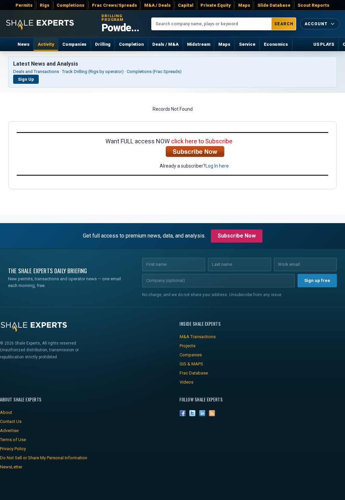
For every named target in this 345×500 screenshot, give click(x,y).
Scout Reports (313, 5)
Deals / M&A (165, 44)
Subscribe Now (237, 236)
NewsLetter (11, 466)
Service (247, 44)
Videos (186, 382)
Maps (244, 5)
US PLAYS (323, 44)
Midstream (198, 44)
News (23, 44)
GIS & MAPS (191, 363)
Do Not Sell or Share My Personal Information (43, 457)
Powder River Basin (122, 28)
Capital (185, 5)
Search (283, 24)
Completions (71, 5)
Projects (187, 345)
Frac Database (194, 373)
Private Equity (215, 5)
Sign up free (317, 280)
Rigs (45, 5)
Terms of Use (13, 439)
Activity (46, 44)
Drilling (103, 44)
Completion (131, 44)
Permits (24, 5)
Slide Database (273, 5)
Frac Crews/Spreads (114, 5)
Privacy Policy (13, 448)
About (6, 412)
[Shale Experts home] (39, 24)
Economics (276, 44)
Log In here (217, 166)
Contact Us (11, 421)
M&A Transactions (198, 336)
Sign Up (26, 79)
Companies (74, 44)
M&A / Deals (157, 5)
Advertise (9, 430)
